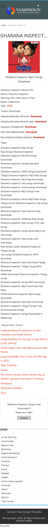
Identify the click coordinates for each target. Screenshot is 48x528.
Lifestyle (5, 485)
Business (6, 449)
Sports (5, 497)
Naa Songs (24, 512)
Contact (24, 418)
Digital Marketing (10, 453)
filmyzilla (36, 512)
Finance (5, 461)
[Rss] (24, 515)
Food (4, 469)
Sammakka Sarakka (11, 388)
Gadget (5, 473)
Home (3, 25)
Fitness (5, 465)
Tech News (7, 501)
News (4, 489)
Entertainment (9, 457)
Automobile (7, 441)
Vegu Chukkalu (9, 365)
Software (6, 493)
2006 (9, 105)
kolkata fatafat (24, 520)
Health (4, 477)
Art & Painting (8, 437)
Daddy (4, 370)
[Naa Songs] (24, 9)
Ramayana (6, 383)
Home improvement (12, 481)
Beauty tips (7, 445)
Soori (3, 393)
